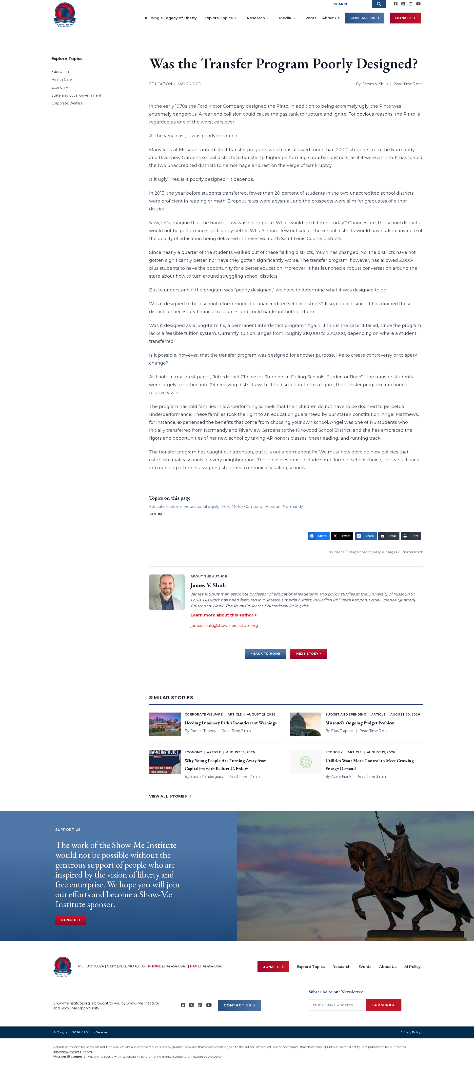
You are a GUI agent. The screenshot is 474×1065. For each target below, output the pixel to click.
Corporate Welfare (67, 103)
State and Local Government (76, 95)
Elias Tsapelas (342, 731)
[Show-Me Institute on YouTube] (418, 4)
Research (256, 18)
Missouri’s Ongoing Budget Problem (360, 723)
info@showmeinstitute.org (72, 1052)
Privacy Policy (410, 1032)
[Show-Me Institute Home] (64, 14)
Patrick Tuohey (203, 731)
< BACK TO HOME (265, 653)
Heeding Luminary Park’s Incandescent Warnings (231, 723)
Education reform (165, 506)
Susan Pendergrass (206, 776)
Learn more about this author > (224, 615)
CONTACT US (237, 1005)
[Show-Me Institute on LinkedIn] (410, 4)
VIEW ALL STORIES (168, 796)
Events (309, 18)
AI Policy (412, 966)
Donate (403, 18)
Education (60, 71)
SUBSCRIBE (383, 1005)
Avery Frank (341, 776)
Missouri (272, 506)
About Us (330, 18)
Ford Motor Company (242, 506)
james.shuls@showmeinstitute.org (224, 625)
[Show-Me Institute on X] (403, 4)
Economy (59, 87)
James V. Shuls (375, 84)
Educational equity (202, 506)
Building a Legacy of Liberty (170, 18)
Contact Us (362, 18)
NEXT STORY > (308, 653)
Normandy (293, 506)
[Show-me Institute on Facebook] (395, 4)
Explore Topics (219, 18)
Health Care (61, 79)
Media (285, 18)
